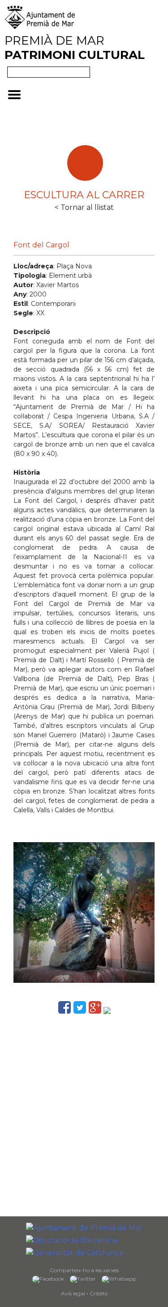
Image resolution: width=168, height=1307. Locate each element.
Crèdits (99, 1293)
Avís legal (73, 1293)
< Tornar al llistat (84, 207)
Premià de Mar (74, 47)
